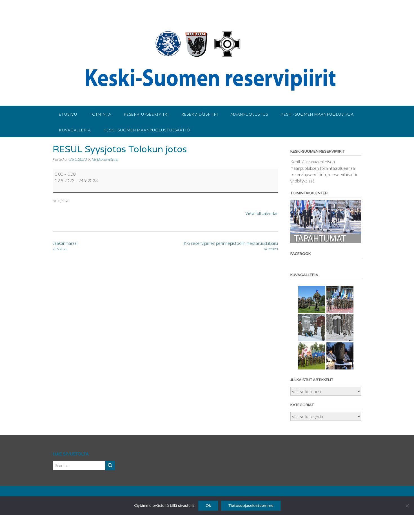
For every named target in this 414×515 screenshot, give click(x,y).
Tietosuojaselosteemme (250, 505)
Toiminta (100, 114)
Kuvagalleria (75, 129)
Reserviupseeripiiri (146, 114)
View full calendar (261, 213)
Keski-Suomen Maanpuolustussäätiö (146, 129)
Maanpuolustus (249, 114)
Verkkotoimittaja (105, 159)
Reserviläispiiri (199, 114)
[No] (407, 506)
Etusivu (68, 114)
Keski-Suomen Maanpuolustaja (317, 114)
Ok (208, 505)
